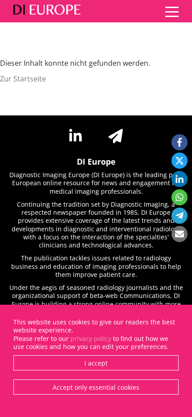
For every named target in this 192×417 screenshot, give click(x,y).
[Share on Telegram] (179, 216)
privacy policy (91, 338)
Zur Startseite (23, 79)
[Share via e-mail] (179, 234)
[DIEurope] (44, 11)
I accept (96, 363)
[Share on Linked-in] (179, 179)
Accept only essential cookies (96, 387)
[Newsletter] (116, 136)
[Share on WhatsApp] (179, 197)
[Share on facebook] (179, 142)
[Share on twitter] (179, 161)
